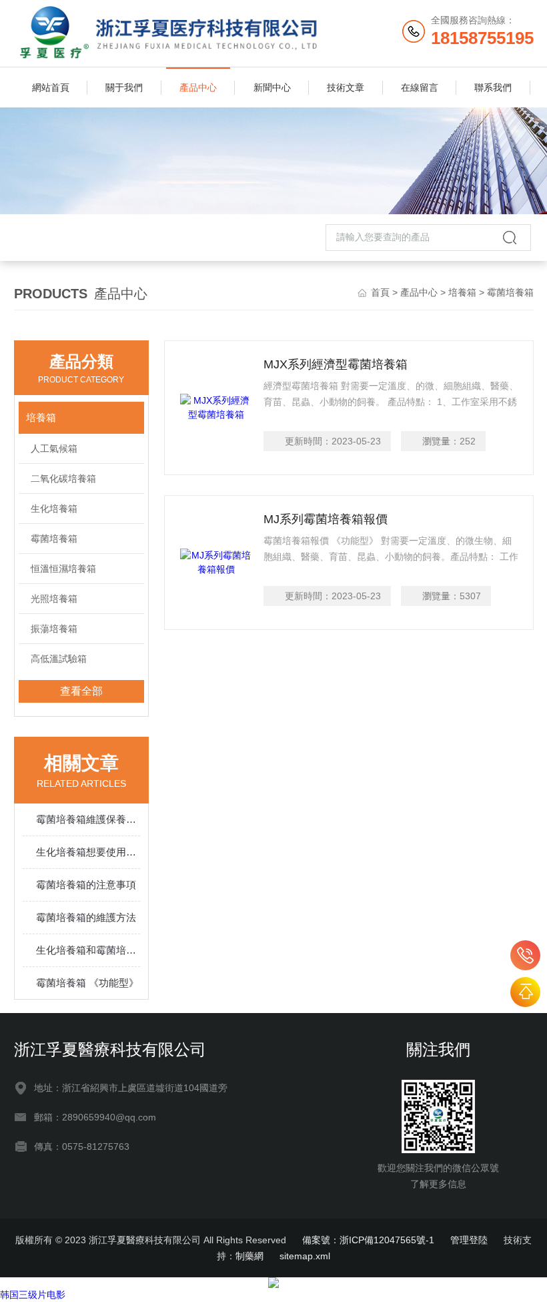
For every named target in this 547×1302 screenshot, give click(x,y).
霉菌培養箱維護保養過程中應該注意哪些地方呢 (88, 819)
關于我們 (124, 87)
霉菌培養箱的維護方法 (86, 917)
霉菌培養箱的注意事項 (86, 884)
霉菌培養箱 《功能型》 (87, 982)
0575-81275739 (525, 955)
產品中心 (198, 87)
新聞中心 (272, 87)
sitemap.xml (305, 1256)
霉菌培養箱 (54, 538)
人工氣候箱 (54, 448)
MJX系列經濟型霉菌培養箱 (335, 364)
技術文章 (345, 87)
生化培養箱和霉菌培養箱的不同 (88, 950)
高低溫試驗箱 (59, 658)
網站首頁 (50, 87)
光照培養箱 (54, 598)
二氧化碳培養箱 (63, 478)
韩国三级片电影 (32, 1294)
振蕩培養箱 (54, 628)
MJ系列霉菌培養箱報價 (325, 519)
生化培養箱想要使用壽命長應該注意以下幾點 (88, 852)
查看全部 (81, 691)
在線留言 (419, 87)
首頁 (380, 292)
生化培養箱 (54, 508)
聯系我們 (493, 87)
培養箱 (462, 292)
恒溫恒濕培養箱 (63, 568)
